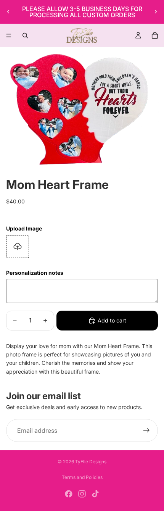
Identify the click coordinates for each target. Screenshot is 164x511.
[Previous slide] (8, 11)
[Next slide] (155, 11)
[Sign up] (146, 431)
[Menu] (9, 35)
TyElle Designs (90, 461)
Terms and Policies (82, 477)
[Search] (25, 35)
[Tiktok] (95, 493)
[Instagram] (82, 493)
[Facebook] (68, 493)
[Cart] (154, 35)
